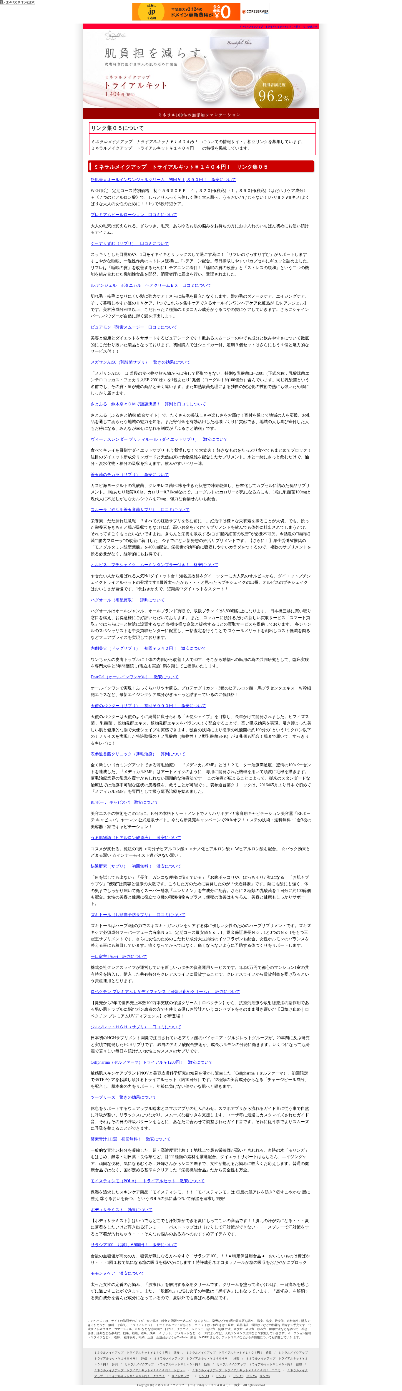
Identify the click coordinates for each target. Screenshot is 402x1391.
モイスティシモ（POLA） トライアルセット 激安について (148, 1181)
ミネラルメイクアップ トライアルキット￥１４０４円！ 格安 (196, 1358)
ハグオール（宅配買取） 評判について (128, 600)
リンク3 (238, 1376)
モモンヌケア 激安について (117, 1273)
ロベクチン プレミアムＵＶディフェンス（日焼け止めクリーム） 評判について (165, 991)
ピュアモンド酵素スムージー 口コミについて (134, 327)
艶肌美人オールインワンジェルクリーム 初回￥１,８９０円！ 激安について (163, 180)
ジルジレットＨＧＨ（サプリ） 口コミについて (136, 1027)
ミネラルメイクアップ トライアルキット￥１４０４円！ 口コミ (236, 1370)
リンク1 (204, 1376)
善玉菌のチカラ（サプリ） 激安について (130, 474)
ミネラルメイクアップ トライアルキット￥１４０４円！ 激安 (137, 1352)
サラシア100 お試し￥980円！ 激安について (134, 1245)
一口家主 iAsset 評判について (119, 956)
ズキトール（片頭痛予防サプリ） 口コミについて (138, 915)
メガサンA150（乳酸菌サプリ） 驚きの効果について (140, 362)
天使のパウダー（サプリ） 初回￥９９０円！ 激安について (148, 706)
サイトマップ (180, 1376)
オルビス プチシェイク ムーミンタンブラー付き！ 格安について (154, 565)
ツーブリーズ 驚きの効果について (124, 1097)
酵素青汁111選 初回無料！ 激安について (131, 1139)
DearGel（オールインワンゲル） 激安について (135, 677)
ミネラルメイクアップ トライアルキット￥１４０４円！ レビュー (139, 1370)
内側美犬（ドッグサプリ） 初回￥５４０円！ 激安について (148, 648)
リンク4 (251, 1376)
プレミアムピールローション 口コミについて (134, 215)
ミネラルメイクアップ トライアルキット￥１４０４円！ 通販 (229, 1352)
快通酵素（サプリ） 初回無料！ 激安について (136, 866)
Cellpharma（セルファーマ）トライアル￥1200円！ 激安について (152, 1062)
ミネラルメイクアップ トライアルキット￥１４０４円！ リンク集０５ (278, 26)
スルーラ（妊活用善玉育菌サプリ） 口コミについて (140, 510)
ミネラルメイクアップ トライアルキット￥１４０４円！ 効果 (167, 1364)
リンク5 (265, 1376)
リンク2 (221, 1376)
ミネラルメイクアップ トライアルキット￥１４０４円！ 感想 (259, 1364)
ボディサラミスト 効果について (121, 1210)
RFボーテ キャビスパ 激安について (125, 802)
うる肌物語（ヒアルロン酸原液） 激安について (136, 837)
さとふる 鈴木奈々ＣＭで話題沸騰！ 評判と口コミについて (148, 404)
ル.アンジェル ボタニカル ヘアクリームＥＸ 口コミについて (151, 285)
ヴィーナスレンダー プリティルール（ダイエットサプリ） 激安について (159, 439)
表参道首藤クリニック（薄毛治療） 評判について (138, 754)
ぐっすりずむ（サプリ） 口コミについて (130, 243)
